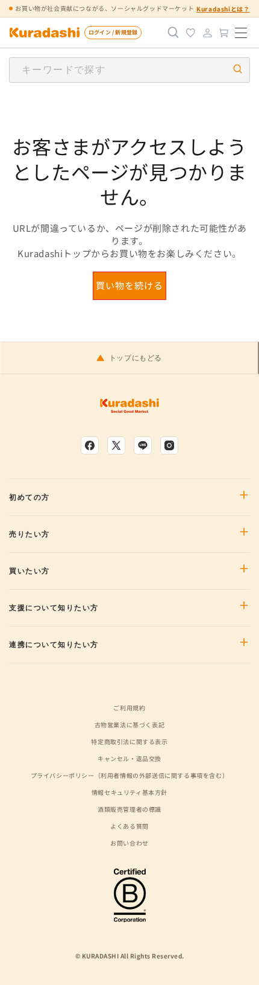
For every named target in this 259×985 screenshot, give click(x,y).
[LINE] (143, 445)
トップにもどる (135, 358)
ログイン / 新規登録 (113, 32)
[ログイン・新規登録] (207, 33)
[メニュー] (240, 32)
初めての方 (29, 497)
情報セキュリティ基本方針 (129, 792)
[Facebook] (90, 445)
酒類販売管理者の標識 (129, 809)
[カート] (224, 33)
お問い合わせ (129, 842)
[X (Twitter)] (116, 445)
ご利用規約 (129, 707)
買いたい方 (29, 571)
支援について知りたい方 (54, 608)
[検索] (173, 32)
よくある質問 (129, 825)
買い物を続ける (129, 285)
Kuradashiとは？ (222, 8)
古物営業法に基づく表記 (130, 724)
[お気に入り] (190, 33)
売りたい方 (29, 534)
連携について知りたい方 (54, 644)
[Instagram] (169, 445)
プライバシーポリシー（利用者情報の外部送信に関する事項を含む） (130, 775)
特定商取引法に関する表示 (129, 741)
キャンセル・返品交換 (129, 758)
